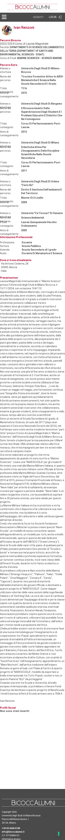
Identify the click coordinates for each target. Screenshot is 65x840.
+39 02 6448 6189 (11, 828)
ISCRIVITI (38, 17)
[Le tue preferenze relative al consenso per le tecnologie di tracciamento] (58, 833)
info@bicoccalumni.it (13, 832)
